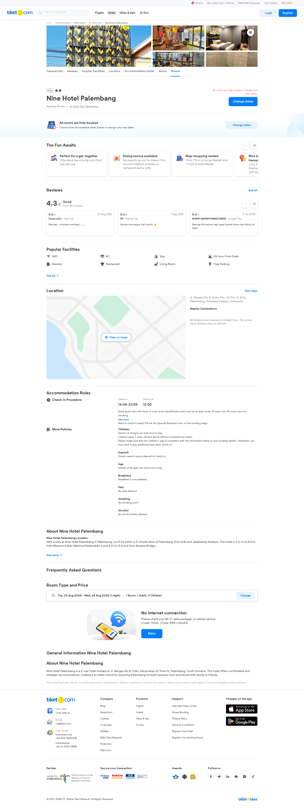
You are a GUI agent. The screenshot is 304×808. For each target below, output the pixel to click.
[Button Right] (254, 204)
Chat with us (63, 713)
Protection (106, 744)
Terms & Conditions (183, 725)
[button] (116, 337)
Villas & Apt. (143, 718)
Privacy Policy (179, 718)
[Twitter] (219, 776)
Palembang (79, 22)
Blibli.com (105, 750)
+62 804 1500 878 (66, 738)
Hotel (49, 22)
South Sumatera (62, 22)
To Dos (140, 725)
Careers (104, 718)
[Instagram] (244, 776)
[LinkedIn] (227, 776)
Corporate (106, 725)
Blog (102, 706)
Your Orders (270, 3)
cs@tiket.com (63, 723)
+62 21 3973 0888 (66, 746)
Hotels (139, 712)
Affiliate (104, 731)
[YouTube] (236, 776)
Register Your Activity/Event (187, 737)
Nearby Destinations (203, 309)
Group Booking (180, 712)
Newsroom (106, 712)
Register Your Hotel (182, 731)
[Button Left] (245, 204)
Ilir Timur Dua (95, 22)
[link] (268, 13)
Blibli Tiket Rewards (249, 3)
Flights (140, 706)
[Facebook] (211, 776)
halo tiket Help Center (184, 706)
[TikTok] (253, 776)
